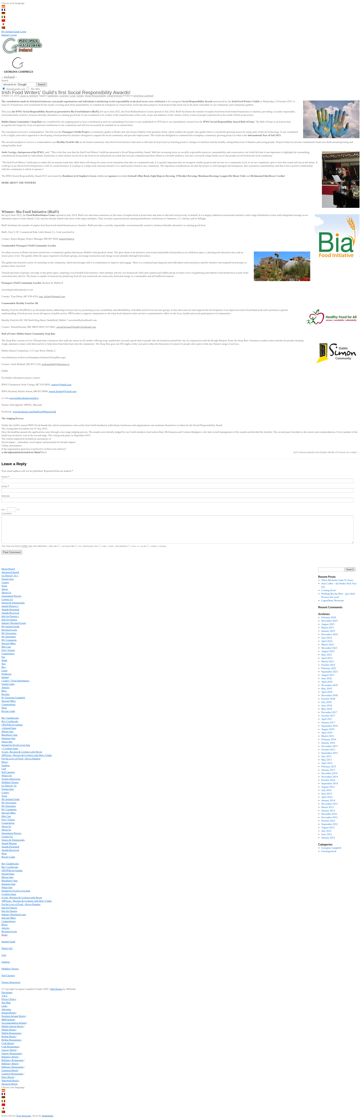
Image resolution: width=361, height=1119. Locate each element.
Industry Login (9, 35)
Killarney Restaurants (13, 1060)
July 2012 (326, 830)
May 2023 (326, 654)
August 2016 (327, 729)
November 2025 (329, 620)
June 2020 (326, 678)
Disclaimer (7, 992)
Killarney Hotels (10, 1056)
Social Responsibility (95, 96)
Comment (6, 513)
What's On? (7, 948)
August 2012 (327, 827)
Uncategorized (328, 851)
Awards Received (10, 612)
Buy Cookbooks (10, 721)
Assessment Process (11, 596)
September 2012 (329, 824)
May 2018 (326, 708)
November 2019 (329, 685)
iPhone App (7, 731)
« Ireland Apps (9, 728)
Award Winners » (10, 606)
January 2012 (328, 837)
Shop (4, 707)
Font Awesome (23, 1115)
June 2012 (326, 834)
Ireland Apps (8, 873)
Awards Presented (10, 609)
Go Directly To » (10, 575)
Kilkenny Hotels (10, 1063)
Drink (4, 660)
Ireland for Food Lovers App (16, 745)
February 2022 (328, 668)
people (80, 96)
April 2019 (326, 692)
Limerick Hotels (10, 1070)
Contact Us (7, 599)
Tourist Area (8, 579)
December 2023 (329, 647)
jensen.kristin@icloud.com (62, 391)
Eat (3, 657)
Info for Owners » (10, 616)
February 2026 (328, 617)
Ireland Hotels (9, 1012)
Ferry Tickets (8, 650)
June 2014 (326, 793)
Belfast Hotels (9, 1036)
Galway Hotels (9, 1050)
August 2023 (327, 651)
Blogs (5, 924)
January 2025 (328, 631)
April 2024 (326, 641)
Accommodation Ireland (14, 1022)
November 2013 (329, 803)
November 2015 (329, 746)
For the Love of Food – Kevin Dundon (21, 758)
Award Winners (9, 843)
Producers (6, 673)
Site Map (6, 1002)
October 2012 (328, 820)
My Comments (9, 640)
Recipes (6, 694)
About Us (6, 592)
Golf (4, 768)
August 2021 (327, 675)
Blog (4, 690)
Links (4, 1006)
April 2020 (326, 681)
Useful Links (8, 684)
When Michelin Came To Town (337, 580)
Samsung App (8, 738)
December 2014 (329, 773)
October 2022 (328, 664)
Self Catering (8, 772)
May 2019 (326, 688)
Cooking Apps (9, 894)
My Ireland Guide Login (14, 31)
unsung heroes (115, 96)
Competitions (8, 704)
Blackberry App (9, 734)
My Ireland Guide (11, 626)
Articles (5, 687)
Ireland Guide (8, 941)
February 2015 (328, 766)
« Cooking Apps (10, 748)
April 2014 (326, 797)
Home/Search (8, 568)
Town (4, 585)
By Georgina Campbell (13, 697)
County (5, 582)
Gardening (52, 96)
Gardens (6, 765)
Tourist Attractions (11, 779)
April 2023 (326, 658)
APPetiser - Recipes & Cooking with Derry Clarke (27, 755)
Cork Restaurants (10, 1046)
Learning (64, 96)
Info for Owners (9, 619)
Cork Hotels (8, 1043)
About (5, 589)
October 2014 (328, 780)
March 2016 (327, 736)
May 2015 (326, 759)
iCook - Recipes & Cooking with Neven (22, 751)
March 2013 (327, 807)
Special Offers (9, 643)
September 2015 (329, 753)
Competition (8, 653)
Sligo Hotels (8, 1077)
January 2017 (328, 722)
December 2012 (329, 814)
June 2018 (326, 705)
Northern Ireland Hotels (13, 1016)
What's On (7, 775)
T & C (5, 995)
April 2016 (326, 732)
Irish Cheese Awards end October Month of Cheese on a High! (326, 452)
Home (5, 934)
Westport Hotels (10, 1083)
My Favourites (9, 633)
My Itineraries (9, 636)
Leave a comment (29, 96)
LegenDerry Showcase (332, 600)
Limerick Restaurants (12, 1073)
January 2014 (328, 800)
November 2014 (329, 776)
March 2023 (327, 661)
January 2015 (328, 769)
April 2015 (326, 763)
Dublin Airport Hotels (13, 1026)
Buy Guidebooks (10, 718)
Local (72, 96)
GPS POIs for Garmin (12, 724)
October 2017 (328, 715)
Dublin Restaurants (11, 1033)
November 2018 (329, 695)
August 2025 (327, 624)
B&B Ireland (8, 1019)
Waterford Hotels (10, 1080)
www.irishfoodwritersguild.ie (24, 398)
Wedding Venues (10, 782)
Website (6, 496)
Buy (4, 667)
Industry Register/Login (14, 623)
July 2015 (326, 756)
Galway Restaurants (12, 1053)
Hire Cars (6, 646)
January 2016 (328, 742)
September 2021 (329, 671)
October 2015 (328, 749)
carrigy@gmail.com (61, 384)
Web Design (56, 989)
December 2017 (329, 712)
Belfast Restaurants (11, 1039)
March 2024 (327, 644)
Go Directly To (9, 785)
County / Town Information (15, 680)
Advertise (6, 1009)
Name (5, 477)
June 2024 (326, 637)
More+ (5, 762)
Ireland (5, 677)
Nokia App (7, 741)
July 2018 (326, 702)
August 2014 (327, 786)
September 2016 (329, 725)
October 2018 (328, 698)
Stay (4, 663)
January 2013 (328, 810)
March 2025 (327, 627)
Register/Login (9, 629)
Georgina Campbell (143, 96)
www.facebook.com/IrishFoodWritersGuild (34, 411)
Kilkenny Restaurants (13, 1067)
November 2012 (329, 817)
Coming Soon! (328, 590)
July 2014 (326, 790)
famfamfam (47, 1115)
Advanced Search (10, 572)
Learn (4, 670)
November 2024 (329, 634)
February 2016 (328, 739)
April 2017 (326, 719)
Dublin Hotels (9, 1029)
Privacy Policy (9, 999)
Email (4, 486)
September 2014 (329, 783)
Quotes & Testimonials (13, 602)
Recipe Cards (8, 711)
